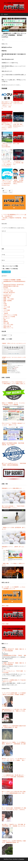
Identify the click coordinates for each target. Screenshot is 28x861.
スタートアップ (6, 30)
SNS (4, 302)
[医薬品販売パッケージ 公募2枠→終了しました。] (12, 555)
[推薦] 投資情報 (7, 300)
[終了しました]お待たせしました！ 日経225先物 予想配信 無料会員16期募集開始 (14, 464)
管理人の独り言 (7, 326)
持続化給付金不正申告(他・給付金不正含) (13, 284)
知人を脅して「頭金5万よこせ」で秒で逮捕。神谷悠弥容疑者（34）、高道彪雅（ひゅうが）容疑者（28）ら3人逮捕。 (14, 825)
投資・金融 (6, 323)
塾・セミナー (6, 318)
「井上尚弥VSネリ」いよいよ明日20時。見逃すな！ (18, 163)
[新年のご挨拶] (13, 614)
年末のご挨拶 (5, 623)
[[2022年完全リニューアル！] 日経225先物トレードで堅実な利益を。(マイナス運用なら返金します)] (13, 392)
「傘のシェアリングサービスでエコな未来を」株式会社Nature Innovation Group (7, 183)
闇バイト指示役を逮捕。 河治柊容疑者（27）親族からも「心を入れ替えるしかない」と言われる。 (14, 808)
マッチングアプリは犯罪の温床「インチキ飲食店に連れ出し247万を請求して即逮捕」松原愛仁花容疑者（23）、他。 (14, 693)
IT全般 (5, 303)
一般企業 (5, 313)
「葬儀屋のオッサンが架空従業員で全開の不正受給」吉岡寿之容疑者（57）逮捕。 (14, 726)
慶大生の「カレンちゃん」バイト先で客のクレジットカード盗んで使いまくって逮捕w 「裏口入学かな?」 (14, 759)
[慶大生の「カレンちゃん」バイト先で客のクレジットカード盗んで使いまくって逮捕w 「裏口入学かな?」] (7, 767)
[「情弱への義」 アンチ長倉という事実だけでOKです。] (12, 572)
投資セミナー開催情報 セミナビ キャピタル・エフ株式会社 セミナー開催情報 (14, 403)
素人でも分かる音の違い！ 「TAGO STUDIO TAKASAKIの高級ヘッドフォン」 (13, 506)
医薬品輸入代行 (7, 295)
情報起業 (5, 321)
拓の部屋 (5, 287)
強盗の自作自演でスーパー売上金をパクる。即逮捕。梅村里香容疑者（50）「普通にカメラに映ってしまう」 (14, 710)
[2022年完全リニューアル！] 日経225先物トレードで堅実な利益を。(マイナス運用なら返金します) (13, 382)
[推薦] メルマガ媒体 (8, 299)
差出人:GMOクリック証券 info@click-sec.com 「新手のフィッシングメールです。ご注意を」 (7, 105)
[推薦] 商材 (6, 297)
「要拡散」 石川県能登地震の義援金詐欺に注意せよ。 (18, 182)
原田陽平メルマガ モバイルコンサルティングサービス (14, 358)
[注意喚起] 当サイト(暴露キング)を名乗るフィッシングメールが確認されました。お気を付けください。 (7, 126)
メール (3, 254)
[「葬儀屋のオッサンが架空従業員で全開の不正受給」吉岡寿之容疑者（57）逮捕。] (7, 734)
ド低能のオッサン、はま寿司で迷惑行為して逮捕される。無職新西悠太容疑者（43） (14, 841)
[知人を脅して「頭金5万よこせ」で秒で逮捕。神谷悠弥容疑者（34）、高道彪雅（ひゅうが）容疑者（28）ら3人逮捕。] (7, 833)
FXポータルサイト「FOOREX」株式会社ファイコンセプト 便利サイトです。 (13, 424)
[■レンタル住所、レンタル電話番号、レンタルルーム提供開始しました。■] (12, 596)
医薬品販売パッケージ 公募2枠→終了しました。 (13, 547)
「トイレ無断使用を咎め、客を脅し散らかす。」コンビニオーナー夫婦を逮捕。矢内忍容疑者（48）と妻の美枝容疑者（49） (14, 776)
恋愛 (4, 319)
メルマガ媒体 (6, 310)
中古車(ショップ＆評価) (9, 316)
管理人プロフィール (8, 327)
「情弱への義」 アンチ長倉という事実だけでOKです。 (13, 564)
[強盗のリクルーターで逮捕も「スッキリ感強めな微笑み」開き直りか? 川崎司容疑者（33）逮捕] (7, 750)
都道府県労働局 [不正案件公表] (10, 286)
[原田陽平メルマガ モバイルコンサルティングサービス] (13, 367)
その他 (5, 305)
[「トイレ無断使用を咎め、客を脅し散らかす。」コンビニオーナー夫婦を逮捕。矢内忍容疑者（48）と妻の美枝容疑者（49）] (7, 783)
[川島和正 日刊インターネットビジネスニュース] (13, 350)
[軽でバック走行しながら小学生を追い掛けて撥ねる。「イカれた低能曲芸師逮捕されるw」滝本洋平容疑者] (7, 800)
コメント (4, 231)
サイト (3, 260)
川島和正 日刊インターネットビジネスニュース (14, 343)
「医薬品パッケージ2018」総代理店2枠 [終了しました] (14, 528)
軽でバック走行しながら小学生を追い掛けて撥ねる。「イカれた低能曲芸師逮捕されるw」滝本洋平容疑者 (14, 792)
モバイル (5, 311)
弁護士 (5, 308)
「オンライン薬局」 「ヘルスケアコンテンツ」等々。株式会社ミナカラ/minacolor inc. (7, 163)
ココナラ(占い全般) (8, 291)
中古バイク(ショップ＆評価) (10, 315)
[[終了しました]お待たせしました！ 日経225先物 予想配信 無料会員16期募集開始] (13, 473)
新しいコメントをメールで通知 (10, 266)
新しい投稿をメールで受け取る (10, 268)
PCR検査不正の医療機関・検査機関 (12, 279)
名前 (3, 248)
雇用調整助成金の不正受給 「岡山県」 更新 (14, 655)
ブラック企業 (6, 307)
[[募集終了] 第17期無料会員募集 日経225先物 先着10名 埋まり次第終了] (13, 453)
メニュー (6, 14)
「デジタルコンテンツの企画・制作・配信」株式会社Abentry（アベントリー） (18, 125)
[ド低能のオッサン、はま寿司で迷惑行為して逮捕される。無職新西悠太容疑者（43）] (7, 849)
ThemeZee (21, 859)
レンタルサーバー (7, 294)
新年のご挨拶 (16, 143)
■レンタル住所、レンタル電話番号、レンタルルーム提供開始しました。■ (13, 587)
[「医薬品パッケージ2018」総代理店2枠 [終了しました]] (13, 537)
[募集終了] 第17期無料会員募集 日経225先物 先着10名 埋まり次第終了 (13, 443)
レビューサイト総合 (8, 324)
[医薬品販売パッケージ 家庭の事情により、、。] (13, 496)
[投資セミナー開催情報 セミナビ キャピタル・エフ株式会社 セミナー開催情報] (13, 413)
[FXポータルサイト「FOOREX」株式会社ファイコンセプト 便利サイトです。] (13, 433)
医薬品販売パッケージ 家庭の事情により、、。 (13, 488)
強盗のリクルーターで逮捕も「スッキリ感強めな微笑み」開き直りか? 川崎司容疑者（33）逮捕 (14, 743)
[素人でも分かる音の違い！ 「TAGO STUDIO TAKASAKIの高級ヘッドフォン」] (13, 517)
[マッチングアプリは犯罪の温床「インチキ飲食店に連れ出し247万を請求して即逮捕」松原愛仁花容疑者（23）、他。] (7, 701)
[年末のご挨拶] (13, 632)
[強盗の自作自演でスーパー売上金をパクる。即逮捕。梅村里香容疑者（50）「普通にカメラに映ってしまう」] (7, 718)
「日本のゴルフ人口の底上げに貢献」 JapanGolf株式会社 (7, 145)
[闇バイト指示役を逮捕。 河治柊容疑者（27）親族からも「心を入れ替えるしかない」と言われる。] (7, 816)
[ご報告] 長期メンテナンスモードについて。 (18, 102)
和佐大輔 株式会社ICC (9, 292)
